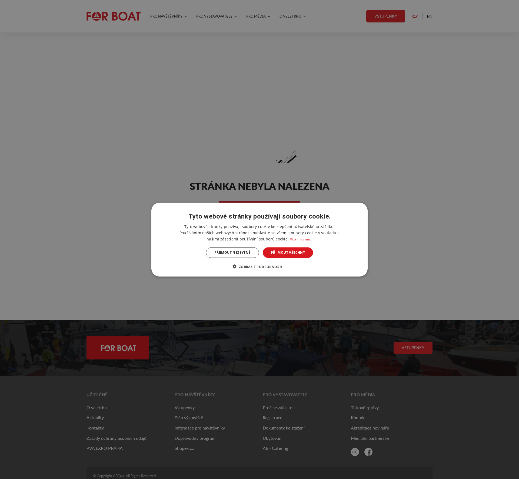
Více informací (301, 239)
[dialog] (259, 239)
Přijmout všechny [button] (288, 252)
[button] (259, 266)
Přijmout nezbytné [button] (232, 252)
